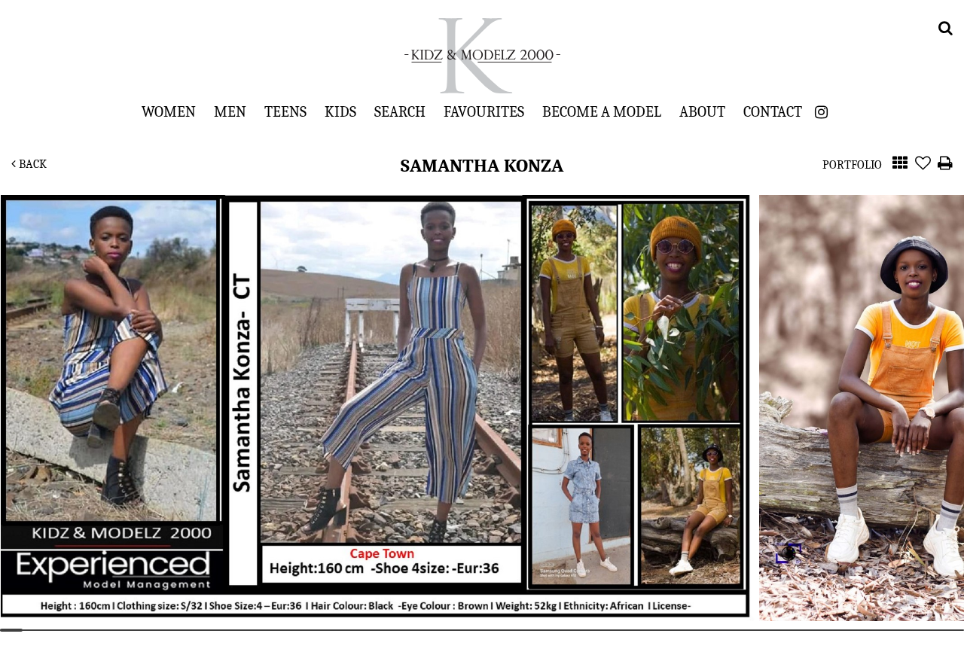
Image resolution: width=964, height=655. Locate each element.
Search (400, 111)
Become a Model (601, 111)
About (702, 111)
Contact (772, 111)
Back (31, 164)
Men (230, 111)
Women (169, 111)
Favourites (484, 111)
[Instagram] (821, 112)
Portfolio (852, 165)
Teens (285, 111)
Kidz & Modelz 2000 (482, 55)
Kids (340, 111)
